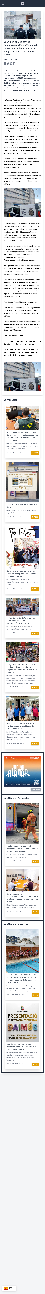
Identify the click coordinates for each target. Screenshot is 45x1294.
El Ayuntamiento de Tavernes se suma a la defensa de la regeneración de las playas (20, 621)
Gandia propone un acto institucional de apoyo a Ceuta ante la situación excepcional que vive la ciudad (22, 898)
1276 (35, 633)
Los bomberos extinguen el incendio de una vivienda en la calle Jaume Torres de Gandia (22, 849)
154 (36, 1064)
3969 (35, 453)
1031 (35, 744)
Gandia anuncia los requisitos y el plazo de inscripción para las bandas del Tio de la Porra (22, 574)
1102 (35, 687)
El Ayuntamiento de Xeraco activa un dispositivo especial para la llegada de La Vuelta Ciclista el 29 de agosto (21, 668)
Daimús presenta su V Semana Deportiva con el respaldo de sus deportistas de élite (21, 1047)
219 (36, 861)
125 (36, 995)
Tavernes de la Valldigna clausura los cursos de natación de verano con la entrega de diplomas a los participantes (21, 979)
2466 (35, 517)
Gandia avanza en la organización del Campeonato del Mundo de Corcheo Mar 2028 (20, 726)
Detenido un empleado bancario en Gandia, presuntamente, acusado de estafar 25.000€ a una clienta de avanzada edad (22, 436)
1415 (35, 589)
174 (36, 912)
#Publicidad (36, 790)
